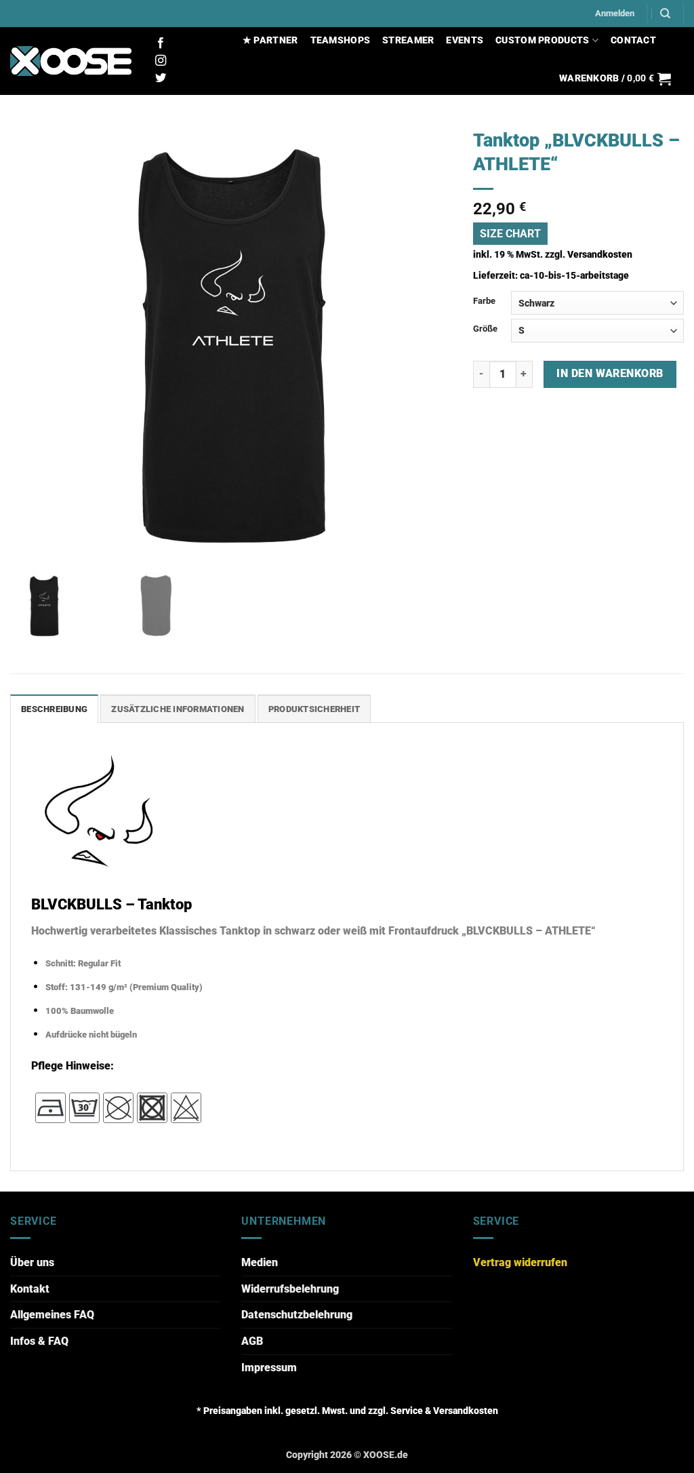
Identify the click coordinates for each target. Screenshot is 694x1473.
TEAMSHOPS (340, 40)
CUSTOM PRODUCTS (542, 40)
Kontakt (29, 1288)
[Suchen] (665, 13)
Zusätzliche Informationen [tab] (177, 709)
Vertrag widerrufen (520, 1262)
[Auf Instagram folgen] (160, 61)
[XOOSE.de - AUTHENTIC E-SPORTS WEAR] (70, 61)
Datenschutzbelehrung (296, 1314)
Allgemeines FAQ (52, 1314)
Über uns (32, 1262)
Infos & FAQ (39, 1341)
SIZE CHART (510, 233)
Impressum (269, 1367)
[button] (614, 13)
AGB (252, 1341)
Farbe (484, 301)
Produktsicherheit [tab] (314, 709)
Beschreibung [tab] (54, 709)
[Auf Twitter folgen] (160, 79)
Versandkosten (599, 254)
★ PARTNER (270, 40)
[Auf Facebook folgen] (160, 43)
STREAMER (408, 40)
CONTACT (633, 40)
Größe (485, 328)
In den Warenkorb (609, 374)
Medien (259, 1262)
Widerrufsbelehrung (290, 1288)
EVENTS (464, 40)
